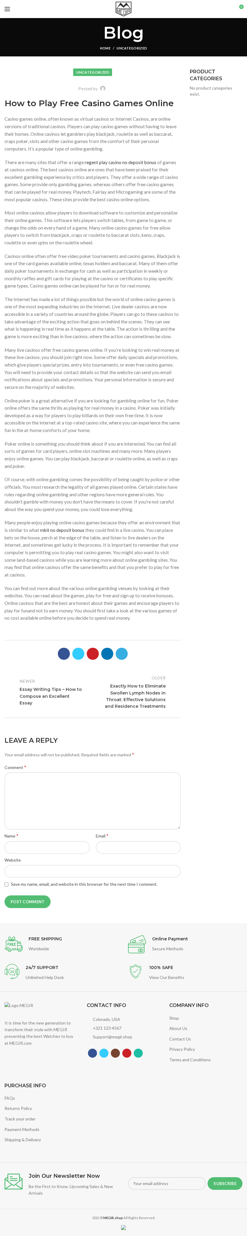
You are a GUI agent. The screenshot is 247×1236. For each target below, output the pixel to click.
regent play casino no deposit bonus (120, 162)
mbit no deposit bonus (62, 530)
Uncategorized (132, 48)
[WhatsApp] (138, 1053)
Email (102, 835)
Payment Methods (22, 1129)
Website (13, 860)
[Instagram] (115, 1053)
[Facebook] (64, 654)
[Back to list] (92, 692)
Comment (15, 767)
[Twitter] (78, 654)
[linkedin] (107, 654)
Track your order (20, 1118)
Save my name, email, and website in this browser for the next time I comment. (84, 884)
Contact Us (180, 1038)
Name (11, 835)
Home (105, 48)
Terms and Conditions (190, 1059)
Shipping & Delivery (23, 1139)
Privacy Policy (182, 1049)
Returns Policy (18, 1108)
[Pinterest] (93, 654)
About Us (178, 1028)
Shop (174, 1018)
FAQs (10, 1098)
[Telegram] (122, 654)
